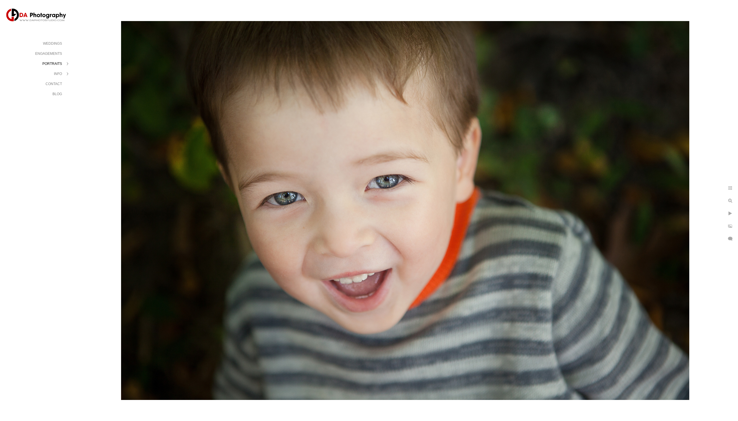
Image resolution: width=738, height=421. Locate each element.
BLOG (57, 94)
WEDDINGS (52, 44)
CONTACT (54, 84)
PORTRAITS (52, 64)
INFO (58, 74)
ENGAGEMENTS (48, 54)
